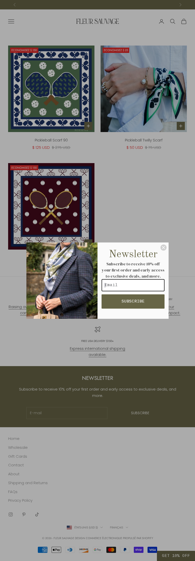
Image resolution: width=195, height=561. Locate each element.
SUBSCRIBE (133, 301)
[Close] (163, 247)
